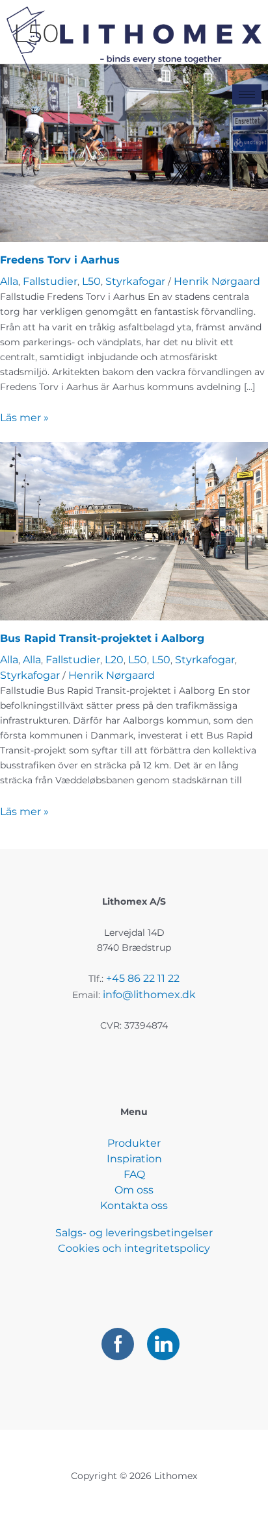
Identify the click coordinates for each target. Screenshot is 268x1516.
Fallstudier (50, 281)
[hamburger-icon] (246, 94)
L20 (114, 660)
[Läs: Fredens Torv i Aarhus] (134, 152)
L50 (91, 281)
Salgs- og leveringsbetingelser (134, 1233)
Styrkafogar (135, 281)
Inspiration (134, 1159)
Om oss (134, 1190)
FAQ (134, 1174)
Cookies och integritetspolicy (134, 1248)
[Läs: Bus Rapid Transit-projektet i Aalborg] (134, 530)
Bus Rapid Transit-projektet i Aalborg (102, 638)
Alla (9, 281)
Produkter (134, 1143)
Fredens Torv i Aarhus (60, 260)
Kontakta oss (134, 1205)
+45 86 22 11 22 (143, 978)
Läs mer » (24, 417)
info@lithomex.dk (149, 994)
